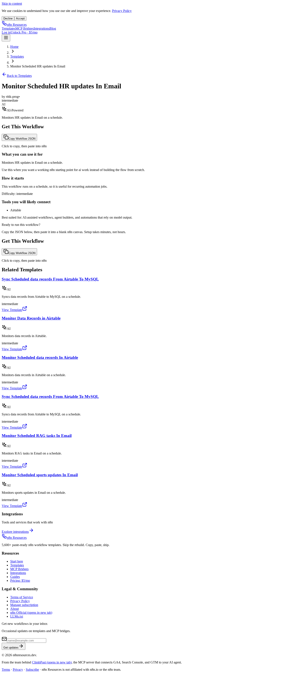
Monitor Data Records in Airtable (31, 318)
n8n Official (31, 612)
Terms (6, 669)
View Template (12, 310)
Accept (20, 18)
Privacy (18, 669)
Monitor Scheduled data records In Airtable (40, 357)
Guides (15, 577)
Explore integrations (15, 531)
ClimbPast (52, 662)
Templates (8, 28)
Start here (16, 561)
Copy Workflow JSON (22, 138)
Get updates (11, 647)
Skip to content (12, 3)
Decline (8, 18)
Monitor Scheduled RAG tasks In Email (37, 435)
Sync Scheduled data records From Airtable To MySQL (50, 279)
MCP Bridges (24, 28)
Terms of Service (21, 597)
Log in (6, 32)
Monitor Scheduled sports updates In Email (40, 475)
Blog (52, 28)
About (14, 609)
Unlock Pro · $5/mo (24, 32)
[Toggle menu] (6, 37)
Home (14, 46)
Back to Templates (19, 75)
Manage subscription (24, 605)
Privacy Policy (122, 11)
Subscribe (32, 669)
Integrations (41, 28)
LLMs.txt (16, 616)
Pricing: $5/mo (20, 580)
